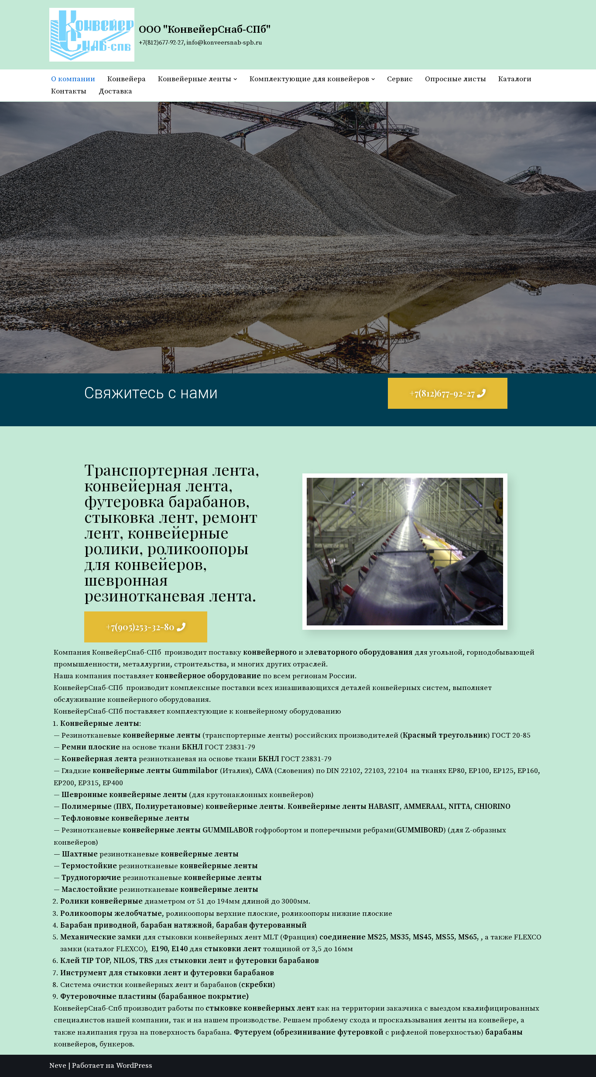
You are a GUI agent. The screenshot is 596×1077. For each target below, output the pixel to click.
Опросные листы (455, 79)
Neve (57, 1065)
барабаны (504, 1032)
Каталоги (514, 79)
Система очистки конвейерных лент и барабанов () (167, 985)
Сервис (400, 79)
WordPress (134, 1065)
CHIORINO (492, 806)
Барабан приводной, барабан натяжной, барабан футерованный (183, 925)
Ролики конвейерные (101, 901)
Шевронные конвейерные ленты (124, 795)
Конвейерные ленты (99, 723)
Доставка (115, 91)
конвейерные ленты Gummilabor (155, 771)
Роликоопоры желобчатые (111, 913)
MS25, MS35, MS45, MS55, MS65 (422, 937)
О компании (73, 79)
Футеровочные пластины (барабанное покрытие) (154, 996)
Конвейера (126, 79)
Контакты (68, 91)
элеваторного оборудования (359, 652)
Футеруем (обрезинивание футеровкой (309, 1032)
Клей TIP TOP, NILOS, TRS (106, 961)
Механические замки (100, 937)
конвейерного (270, 652)
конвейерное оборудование (208, 676)
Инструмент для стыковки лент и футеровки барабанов (167, 973)
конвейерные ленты (162, 735)
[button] (235, 79)
